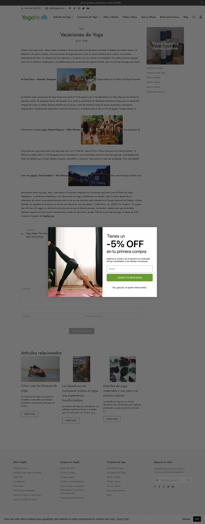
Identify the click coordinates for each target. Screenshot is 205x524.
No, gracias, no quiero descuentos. (130, 287)
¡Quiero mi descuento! (129, 277)
